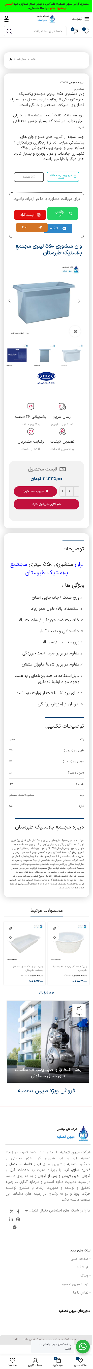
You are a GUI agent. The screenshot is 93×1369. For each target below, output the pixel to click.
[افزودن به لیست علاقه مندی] (54, 937)
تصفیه (72, 1164)
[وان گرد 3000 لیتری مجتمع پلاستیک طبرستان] (69, 942)
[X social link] (11, 1212)
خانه (33, 59)
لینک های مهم (80, 1250)
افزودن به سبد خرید (35, 491)
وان (10, 59)
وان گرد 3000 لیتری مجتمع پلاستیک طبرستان (69, 968)
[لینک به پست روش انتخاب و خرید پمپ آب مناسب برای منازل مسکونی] (48, 1042)
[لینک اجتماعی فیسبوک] (18, 1212)
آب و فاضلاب (30, 1164)
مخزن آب (21, 59)
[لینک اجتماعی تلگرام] (14, 1228)
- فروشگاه (84, 1267)
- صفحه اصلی (81, 1258)
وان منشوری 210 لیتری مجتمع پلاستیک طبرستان (28, 968)
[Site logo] (46, 18)
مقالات (46, 992)
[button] (79, 301)
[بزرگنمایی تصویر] (75, 331)
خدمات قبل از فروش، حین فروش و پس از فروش (48, 1173)
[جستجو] (9, 31)
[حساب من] (6, 19)
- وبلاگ (86, 1275)
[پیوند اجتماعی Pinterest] (18, 1220)
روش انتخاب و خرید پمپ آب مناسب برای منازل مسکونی (48, 1072)
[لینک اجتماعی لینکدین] (11, 1220)
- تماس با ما (82, 1292)
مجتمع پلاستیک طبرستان (39, 568)
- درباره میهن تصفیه (76, 1284)
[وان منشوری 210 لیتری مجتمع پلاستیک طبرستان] (24, 942)
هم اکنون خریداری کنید (46, 504)
